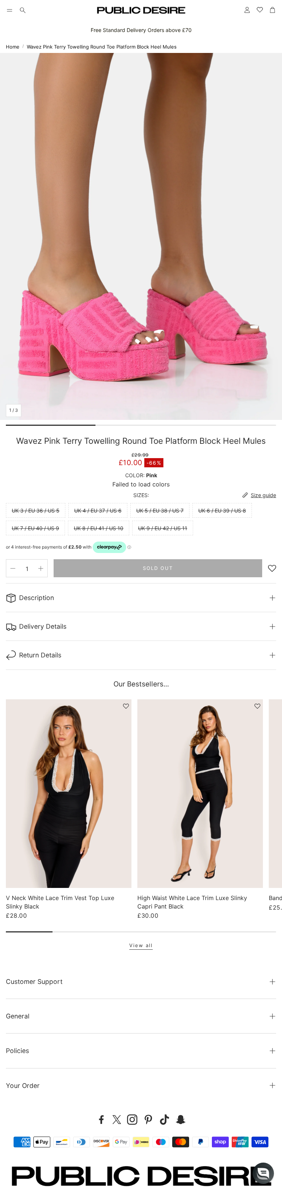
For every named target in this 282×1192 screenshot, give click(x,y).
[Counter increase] (40, 568)
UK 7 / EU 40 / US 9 (35, 528)
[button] (9, 10)
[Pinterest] (148, 1119)
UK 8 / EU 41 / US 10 (98, 528)
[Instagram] (132, 1119)
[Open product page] (68, 793)
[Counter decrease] (12, 568)
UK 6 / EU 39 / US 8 (222, 510)
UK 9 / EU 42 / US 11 (162, 528)
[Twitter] (116, 1119)
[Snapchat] (181, 1119)
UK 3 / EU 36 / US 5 (35, 510)
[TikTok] (164, 1119)
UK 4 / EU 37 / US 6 (98, 510)
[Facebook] (101, 1119)
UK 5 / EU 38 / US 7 (160, 510)
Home (12, 47)
